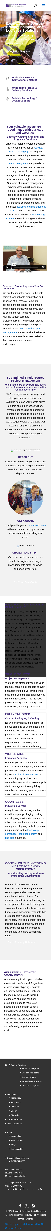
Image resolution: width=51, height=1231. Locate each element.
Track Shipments (14, 1124)
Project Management (17, 678)
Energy (14, 1111)
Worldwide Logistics (31, 1085)
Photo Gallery (17, 1140)
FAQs (13, 1144)
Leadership (16, 1136)
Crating (34, 718)
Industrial (15, 1106)
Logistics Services (19, 51)
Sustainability (17, 1149)
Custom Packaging (16, 718)
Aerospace (16, 1102)
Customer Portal (14, 1119)
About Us (10, 350)
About (9, 1133)
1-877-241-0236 (18, 1161)
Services (22, 1065)
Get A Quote (11, 1045)
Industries (11, 1094)
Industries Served (15, 806)
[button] (44, 7)
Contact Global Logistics (18, 1158)
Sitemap (29, 1219)
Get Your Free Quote (25, 582)
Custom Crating (29, 1077)
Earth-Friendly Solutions (22, 942)
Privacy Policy (31, 1215)
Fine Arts (15, 1115)
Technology (16, 1098)
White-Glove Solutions (32, 1081)
